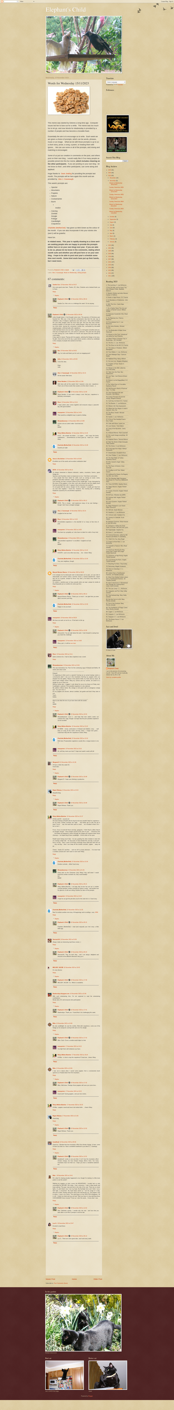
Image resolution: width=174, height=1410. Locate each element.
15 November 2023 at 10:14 (78, 511)
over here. (73, 643)
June (111, 227)
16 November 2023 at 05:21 (79, 884)
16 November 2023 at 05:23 (79, 952)
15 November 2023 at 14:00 (73, 640)
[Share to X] (81, 270)
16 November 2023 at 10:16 (73, 748)
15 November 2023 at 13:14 (69, 402)
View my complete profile (113, 677)
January (112, 241)
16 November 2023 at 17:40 (79, 980)
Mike (54, 1023)
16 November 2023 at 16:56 (64, 1023)
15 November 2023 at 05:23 (65, 470)
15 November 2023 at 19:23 (70, 790)
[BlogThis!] (79, 270)
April (111, 233)
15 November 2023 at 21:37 (75, 816)
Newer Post (50, 1279)
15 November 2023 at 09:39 (69, 359)
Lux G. (55, 1223)
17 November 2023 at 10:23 (73, 1091)
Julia (59, 359)
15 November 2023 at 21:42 (80, 726)
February (112, 239)
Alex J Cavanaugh (57, 272)
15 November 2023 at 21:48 (80, 445)
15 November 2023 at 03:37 (69, 284)
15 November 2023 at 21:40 (80, 433)
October (112, 216)
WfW (96, 912)
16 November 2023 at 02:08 (68, 939)
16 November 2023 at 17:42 (79, 1037)
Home (74, 1279)
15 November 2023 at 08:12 (79, 500)
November (113, 180)
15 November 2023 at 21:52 (80, 738)
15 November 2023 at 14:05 (73, 529)
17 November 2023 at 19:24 (80, 1055)
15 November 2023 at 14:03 (73, 412)
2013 (109, 270)
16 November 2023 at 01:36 (76, 870)
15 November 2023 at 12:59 (79, 392)
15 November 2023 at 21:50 (80, 558)
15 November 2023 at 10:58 (79, 630)
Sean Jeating (66, 174)
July (111, 225)
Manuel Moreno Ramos (60, 572)
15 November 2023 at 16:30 (68, 762)
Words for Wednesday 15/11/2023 (115, 197)
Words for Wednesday (70, 272)
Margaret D (56, 762)
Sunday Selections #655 (116, 194)
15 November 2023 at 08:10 (79, 299)
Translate (120, 84)
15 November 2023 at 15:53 (79, 714)
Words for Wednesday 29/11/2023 (115, 183)
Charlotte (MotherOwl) (57, 228)
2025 (109, 170)
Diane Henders (62, 381)
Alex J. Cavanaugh (65, 179)
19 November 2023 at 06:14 (79, 1236)
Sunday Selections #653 (116, 208)
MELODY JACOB (58, 967)
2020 (109, 251)
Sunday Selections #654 (116, 201)
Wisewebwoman (63, 421)
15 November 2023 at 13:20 (69, 519)
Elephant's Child (66, 9)
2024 (109, 172)
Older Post (98, 1279)
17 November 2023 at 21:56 (70, 1116)
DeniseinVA (56, 939)
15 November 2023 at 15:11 (76, 538)
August (112, 222)
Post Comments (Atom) (61, 1283)
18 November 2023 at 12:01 (79, 1156)
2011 (109, 276)
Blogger (90, 1396)
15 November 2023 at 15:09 (76, 421)
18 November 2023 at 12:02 (79, 1128)
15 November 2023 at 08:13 (79, 594)
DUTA (54, 470)
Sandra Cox (56, 284)
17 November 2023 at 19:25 (75, 1104)
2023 (109, 175)
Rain (54, 1175)
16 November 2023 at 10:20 (73, 896)
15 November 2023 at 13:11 (64, 654)
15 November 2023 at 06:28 (76, 572)
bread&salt (56, 1142)
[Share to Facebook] (82, 270)
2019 (109, 253)
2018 (109, 256)
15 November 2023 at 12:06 (75, 381)
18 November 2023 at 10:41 (64, 1175)
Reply (54, 291)
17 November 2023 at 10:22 (73, 1046)
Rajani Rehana (57, 790)
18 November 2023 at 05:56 (68, 1142)
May (111, 230)
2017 (109, 259)
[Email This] (77, 270)
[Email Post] (73, 270)
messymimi (61, 412)
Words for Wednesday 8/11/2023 (115, 205)
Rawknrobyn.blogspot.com (61, 993)
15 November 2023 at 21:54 (80, 861)
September (113, 219)
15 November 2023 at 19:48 (79, 776)
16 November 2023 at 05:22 (79, 922)
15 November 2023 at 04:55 (69, 350)
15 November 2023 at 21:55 (75, 909)
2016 (109, 262)
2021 (109, 248)
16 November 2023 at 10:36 (78, 993)
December (113, 178)
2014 (109, 267)
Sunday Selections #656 (116, 187)
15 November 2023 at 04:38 (73, 458)
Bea (59, 350)
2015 (109, 265)
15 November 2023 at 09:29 (69, 617)
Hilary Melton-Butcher (64, 433)
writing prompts (81, 272)
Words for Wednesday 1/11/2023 (115, 212)
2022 (109, 245)
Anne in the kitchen (59, 458)
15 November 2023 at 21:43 (80, 550)
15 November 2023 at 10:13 (78, 373)
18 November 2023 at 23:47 (65, 1223)
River (59, 402)
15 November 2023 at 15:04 (71, 665)
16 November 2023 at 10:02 (72, 967)
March (112, 236)
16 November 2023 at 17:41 (79, 1010)
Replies (57, 295)
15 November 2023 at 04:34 (74, 314)
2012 (109, 273)
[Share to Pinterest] (84, 270)
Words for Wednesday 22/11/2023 (115, 190)
